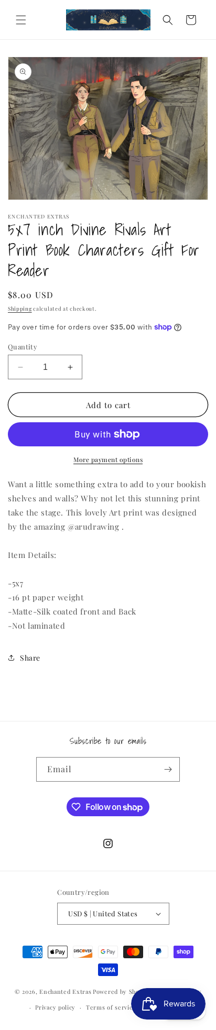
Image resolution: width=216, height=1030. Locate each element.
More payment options (108, 459)
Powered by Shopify (122, 991)
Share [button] (30, 658)
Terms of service (111, 1007)
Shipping (20, 308)
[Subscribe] (167, 769)
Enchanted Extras (65, 991)
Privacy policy (55, 1007)
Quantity (22, 346)
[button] (21, 19)
